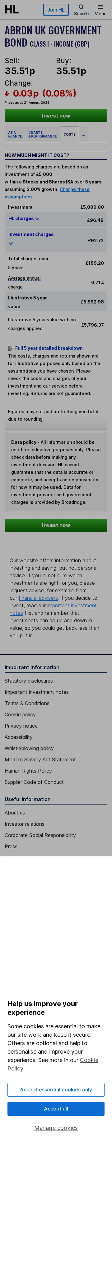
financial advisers (38, 598)
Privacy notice (21, 726)
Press (11, 846)
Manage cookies (56, 1128)
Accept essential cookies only (56, 1089)
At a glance (15, 134)
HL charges (21, 218)
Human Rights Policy (28, 771)
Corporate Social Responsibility (40, 835)
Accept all (56, 1108)
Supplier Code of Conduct (34, 782)
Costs (69, 134)
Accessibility (19, 737)
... (83, 134)
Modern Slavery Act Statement (40, 759)
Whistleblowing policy (29, 748)
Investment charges (31, 234)
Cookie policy (20, 714)
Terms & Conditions (27, 703)
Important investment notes (37, 692)
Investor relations (24, 824)
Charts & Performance (42, 134)
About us (15, 812)
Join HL (56, 10)
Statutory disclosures (29, 681)
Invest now (56, 116)
